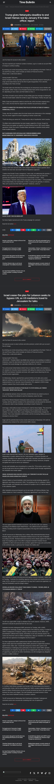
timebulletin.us (18, 24)
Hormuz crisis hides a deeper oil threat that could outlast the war (13, 241)
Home (6, 6)
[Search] (50, 2)
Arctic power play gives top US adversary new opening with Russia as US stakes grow (13, 257)
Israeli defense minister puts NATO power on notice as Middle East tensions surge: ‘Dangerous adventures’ (39, 257)
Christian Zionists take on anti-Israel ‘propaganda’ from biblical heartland (12, 263)
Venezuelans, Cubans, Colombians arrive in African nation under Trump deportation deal (39, 249)
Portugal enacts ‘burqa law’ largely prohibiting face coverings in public (11, 248)
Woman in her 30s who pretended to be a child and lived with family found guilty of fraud (39, 242)
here (15, 224)
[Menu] (4, 2)
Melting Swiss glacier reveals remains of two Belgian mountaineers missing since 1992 (39, 264)
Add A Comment (27, 279)
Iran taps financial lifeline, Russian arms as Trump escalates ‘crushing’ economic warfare (13, 272)
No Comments (35, 24)
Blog (27, 10)
